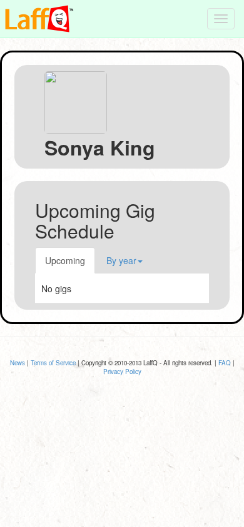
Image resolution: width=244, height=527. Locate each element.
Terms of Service (53, 362)
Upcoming (65, 260)
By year (121, 260)
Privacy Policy (122, 371)
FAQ (224, 362)
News (17, 362)
